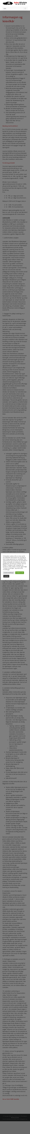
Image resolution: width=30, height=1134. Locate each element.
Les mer (6, 576)
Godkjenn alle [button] (19, 572)
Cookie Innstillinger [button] (8, 572)
